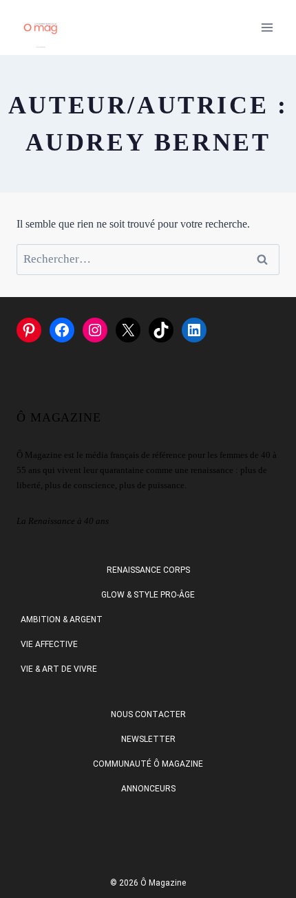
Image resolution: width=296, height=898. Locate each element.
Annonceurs (148, 788)
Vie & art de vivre (59, 669)
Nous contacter (148, 714)
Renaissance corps (148, 570)
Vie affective (49, 644)
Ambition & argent (62, 619)
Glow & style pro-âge (148, 595)
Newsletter (148, 739)
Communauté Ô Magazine (148, 764)
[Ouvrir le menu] (266, 27)
